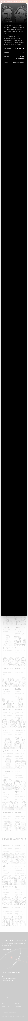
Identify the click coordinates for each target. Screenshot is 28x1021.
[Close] (23, 6)
